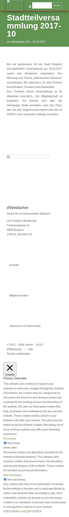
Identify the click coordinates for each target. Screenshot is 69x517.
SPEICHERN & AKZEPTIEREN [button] (22, 511)
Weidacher (18, 41)
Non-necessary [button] (12, 475)
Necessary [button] (9, 438)
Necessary (13, 443)
